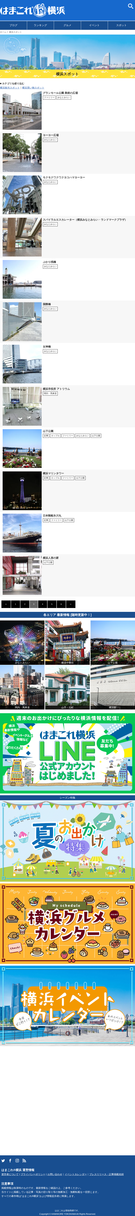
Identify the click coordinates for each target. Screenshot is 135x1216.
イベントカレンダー (76, 1174)
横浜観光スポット (10, 87)
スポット (121, 25)
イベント (94, 25)
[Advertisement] (26, 1100)
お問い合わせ (54, 1174)
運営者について (10, 1174)
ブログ (13, 25)
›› (70, 604)
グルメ (67, 25)
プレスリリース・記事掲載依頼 (106, 1174)
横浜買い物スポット (33, 87)
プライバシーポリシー (33, 1174)
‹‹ (6, 604)
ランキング (40, 25)
